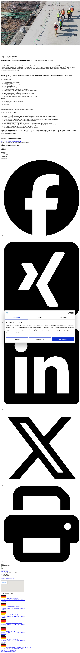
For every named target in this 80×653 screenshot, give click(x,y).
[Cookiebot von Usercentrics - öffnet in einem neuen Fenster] (67, 313)
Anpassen (39, 339)
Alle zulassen (62, 339)
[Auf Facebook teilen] (41, 235)
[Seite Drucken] (41, 561)
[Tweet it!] (41, 485)
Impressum (3, 651)
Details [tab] (40, 317)
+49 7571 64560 (5, 571)
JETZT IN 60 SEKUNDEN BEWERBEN (11, 141)
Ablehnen (17, 339)
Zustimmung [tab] (16, 317)
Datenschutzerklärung (11, 651)
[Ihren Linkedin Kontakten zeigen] (41, 409)
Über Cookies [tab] (63, 317)
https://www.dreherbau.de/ (7, 578)
